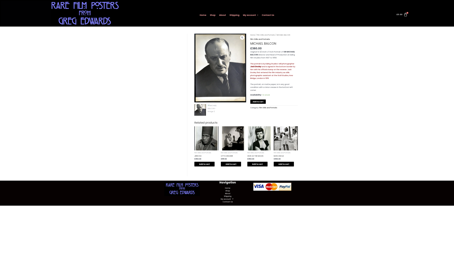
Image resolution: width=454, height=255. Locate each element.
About (222, 15)
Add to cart (258, 101)
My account (249, 15)
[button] (250, 15)
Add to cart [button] (204, 164)
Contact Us (268, 15)
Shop (213, 15)
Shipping (234, 15)
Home (203, 15)
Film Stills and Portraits (266, 35)
